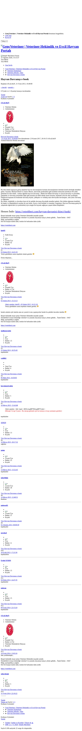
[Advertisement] (41, 16)
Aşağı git (4, 97)
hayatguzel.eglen (7, 386)
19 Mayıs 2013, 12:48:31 (9, 497)
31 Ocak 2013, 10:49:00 (9, 138)
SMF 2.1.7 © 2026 (11, 725)
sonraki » (11, 87)
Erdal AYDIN (6, 560)
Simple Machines (24, 725)
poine (3, 450)
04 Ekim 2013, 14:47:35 (9, 580)
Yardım (7, 723)
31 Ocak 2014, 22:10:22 (9, 693)
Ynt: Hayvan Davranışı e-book (11, 248)
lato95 (3, 230)
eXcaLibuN (5, 103)
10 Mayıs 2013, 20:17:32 (9, 442)
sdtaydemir (5, 674)
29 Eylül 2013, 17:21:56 (9, 552)
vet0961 (3, 358)
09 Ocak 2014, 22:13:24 (9, 608)
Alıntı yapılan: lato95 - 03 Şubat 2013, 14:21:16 (21, 304)
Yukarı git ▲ (29, 723)
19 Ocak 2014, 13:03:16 (9, 653)
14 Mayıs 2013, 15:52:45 (9, 470)
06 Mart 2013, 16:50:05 (9, 378)
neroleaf (4, 533)
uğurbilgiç (4, 478)
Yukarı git (4, 702)
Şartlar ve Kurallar (17, 723)
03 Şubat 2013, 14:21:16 (9, 252)
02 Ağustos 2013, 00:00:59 (10, 525)
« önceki (4, 87)
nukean (3, 588)
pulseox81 (4, 505)
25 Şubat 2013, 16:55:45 (9, 350)
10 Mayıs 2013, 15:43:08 (9, 405)
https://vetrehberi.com (8, 225)
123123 (3, 423)
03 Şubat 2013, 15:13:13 (9, 301)
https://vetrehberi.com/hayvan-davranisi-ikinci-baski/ (43, 211)
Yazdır (3, 95)
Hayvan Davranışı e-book (9, 137)
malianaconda (6, 331)
